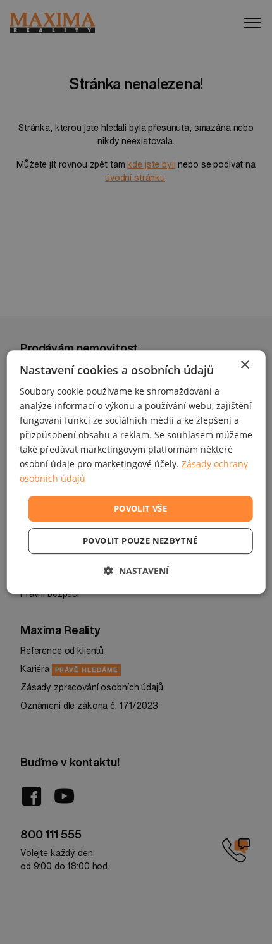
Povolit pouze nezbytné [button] (140, 540)
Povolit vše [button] (140, 508)
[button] (136, 570)
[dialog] (136, 472)
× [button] (244, 365)
